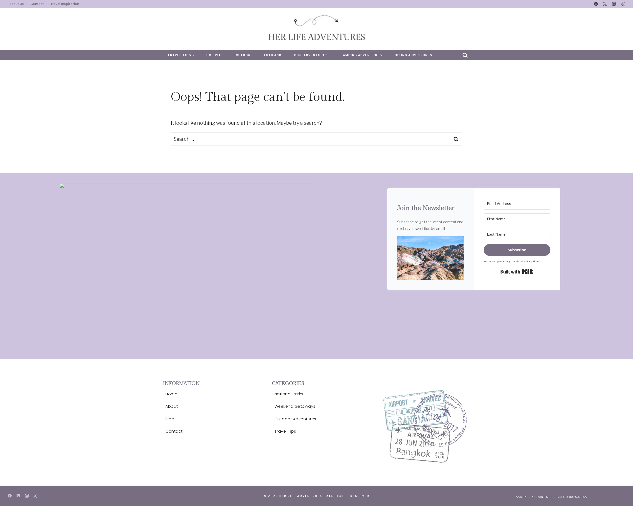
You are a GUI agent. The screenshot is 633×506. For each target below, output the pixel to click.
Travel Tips (285, 431)
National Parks (288, 394)
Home (171, 394)
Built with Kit (516, 271)
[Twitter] (35, 496)
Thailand (272, 55)
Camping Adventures (361, 55)
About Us (16, 4)
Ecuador (242, 55)
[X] (605, 4)
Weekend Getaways (295, 406)
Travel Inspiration (65, 4)
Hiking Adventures (413, 55)
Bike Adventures (311, 55)
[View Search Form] (465, 55)
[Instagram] (614, 4)
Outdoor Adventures (295, 419)
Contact (37, 4)
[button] (430, 258)
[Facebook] (596, 4)
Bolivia (213, 55)
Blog (169, 419)
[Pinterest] (623, 4)
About (171, 406)
